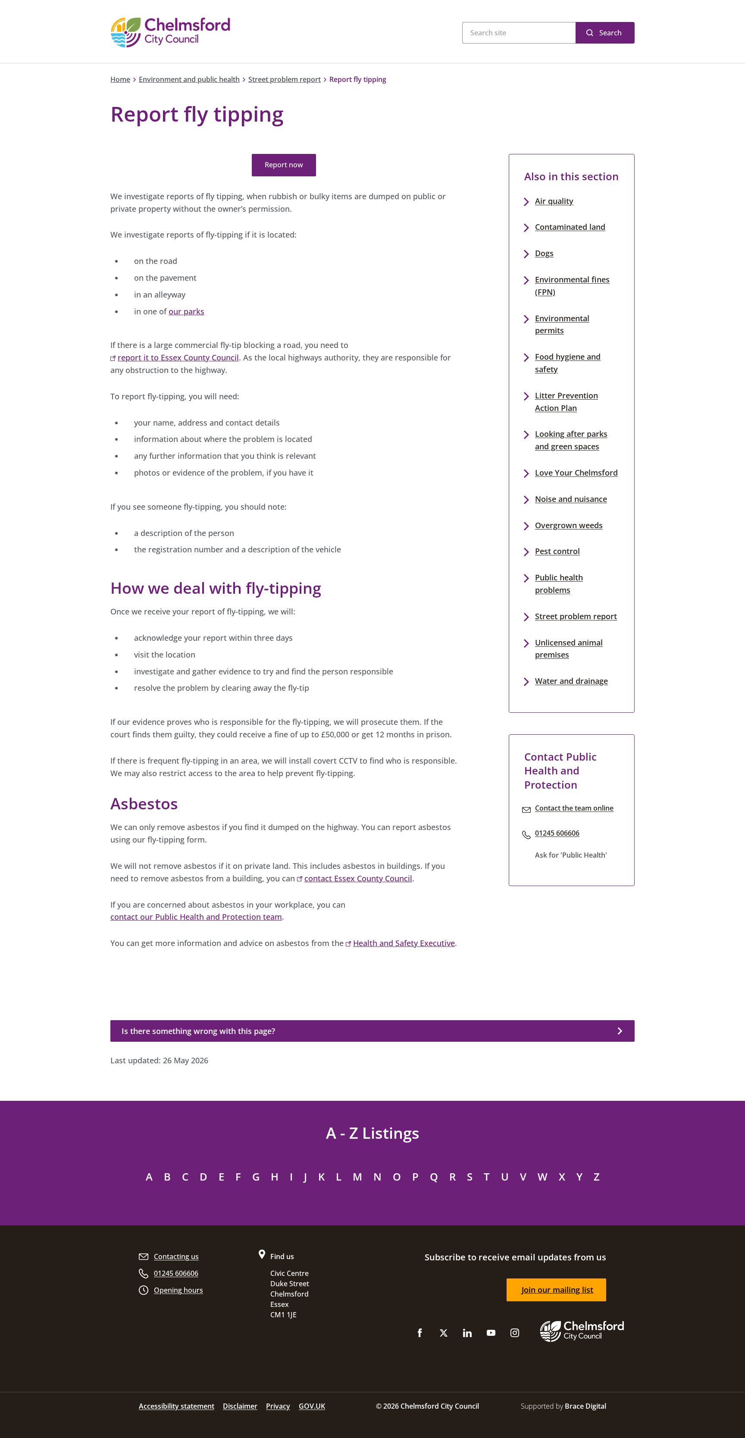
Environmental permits (562, 324)
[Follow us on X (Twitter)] (443, 1334)
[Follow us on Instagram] (514, 1334)
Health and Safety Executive (404, 943)
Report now (284, 164)
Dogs (544, 253)
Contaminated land (570, 227)
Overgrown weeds (569, 525)
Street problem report (284, 79)
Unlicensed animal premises (569, 648)
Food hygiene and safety (568, 362)
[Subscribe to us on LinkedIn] (467, 1334)
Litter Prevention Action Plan (566, 401)
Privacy (278, 1406)
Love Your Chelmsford (576, 472)
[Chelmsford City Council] (217, 32)
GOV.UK (312, 1406)
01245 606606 (557, 833)
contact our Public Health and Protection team (196, 917)
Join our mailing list (557, 1289)
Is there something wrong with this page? (198, 1031)
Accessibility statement (176, 1406)
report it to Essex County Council (178, 357)
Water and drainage (571, 681)
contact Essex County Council (358, 878)
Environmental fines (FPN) (572, 285)
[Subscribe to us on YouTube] (491, 1334)
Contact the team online (574, 808)
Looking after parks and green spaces (571, 440)
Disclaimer (240, 1406)
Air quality (554, 201)
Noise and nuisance (571, 499)
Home (120, 79)
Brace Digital (585, 1406)
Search (610, 33)
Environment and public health (189, 79)
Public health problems (559, 583)
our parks (186, 311)
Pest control (557, 551)
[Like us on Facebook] (420, 1334)
